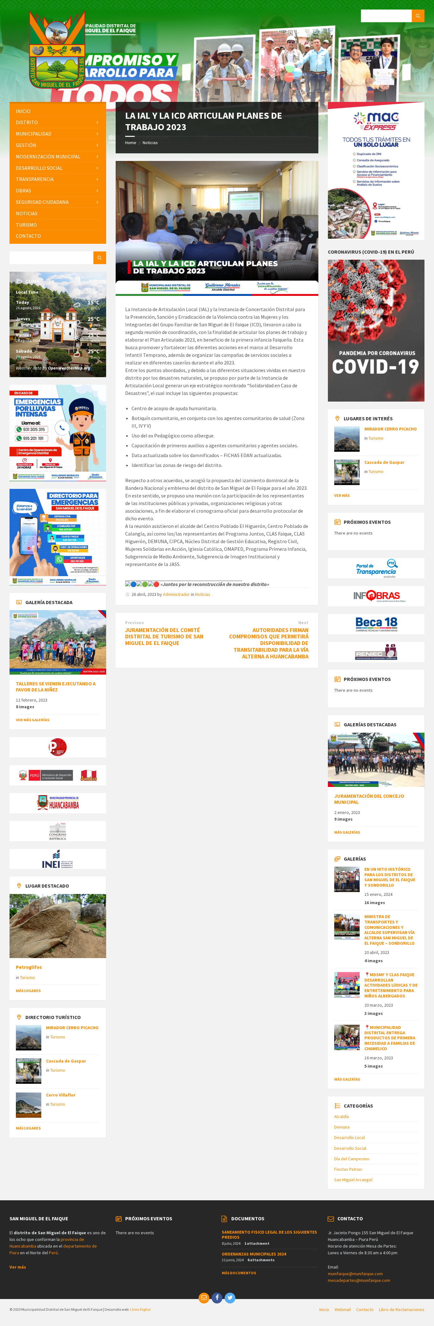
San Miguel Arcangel (353, 1180)
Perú (53, 1253)
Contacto (365, 1309)
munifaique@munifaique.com (355, 1273)
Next (303, 622)
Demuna (341, 1127)
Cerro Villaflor (61, 1095)
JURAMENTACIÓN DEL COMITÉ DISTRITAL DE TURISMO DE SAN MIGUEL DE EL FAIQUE (164, 636)
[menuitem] (58, 111)
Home (130, 142)
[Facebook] (217, 1298)
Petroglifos (29, 967)
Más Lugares (28, 990)
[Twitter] (230, 1298)
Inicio (324, 1309)
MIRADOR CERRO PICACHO (72, 1027)
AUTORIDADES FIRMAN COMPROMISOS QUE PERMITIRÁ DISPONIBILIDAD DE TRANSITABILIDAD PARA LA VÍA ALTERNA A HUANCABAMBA (269, 643)
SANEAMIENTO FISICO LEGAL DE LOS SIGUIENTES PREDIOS (269, 1234)
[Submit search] (418, 16)
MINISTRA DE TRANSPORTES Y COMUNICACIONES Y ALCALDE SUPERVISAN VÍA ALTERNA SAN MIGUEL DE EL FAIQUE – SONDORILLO (389, 930)
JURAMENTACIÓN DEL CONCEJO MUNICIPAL (369, 799)
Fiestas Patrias (348, 1169)
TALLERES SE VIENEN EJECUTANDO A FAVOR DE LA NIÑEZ (56, 687)
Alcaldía (341, 1116)
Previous (134, 622)
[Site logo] (57, 89)
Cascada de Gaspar (66, 1061)
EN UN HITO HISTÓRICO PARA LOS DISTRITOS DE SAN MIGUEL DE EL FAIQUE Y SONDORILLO (389, 877)
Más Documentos (239, 1272)
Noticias (150, 142)
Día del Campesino (351, 1159)
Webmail (343, 1309)
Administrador (176, 594)
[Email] (204, 1298)
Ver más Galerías (32, 719)
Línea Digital (140, 1309)
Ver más (341, 495)
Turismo (27, 977)
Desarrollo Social (350, 1148)
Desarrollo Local (349, 1137)
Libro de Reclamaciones (401, 1309)
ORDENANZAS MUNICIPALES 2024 (254, 1254)
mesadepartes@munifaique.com (359, 1280)
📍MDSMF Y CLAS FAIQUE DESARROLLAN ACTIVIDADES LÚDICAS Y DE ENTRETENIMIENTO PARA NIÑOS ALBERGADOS (390, 985)
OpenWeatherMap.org (69, 368)
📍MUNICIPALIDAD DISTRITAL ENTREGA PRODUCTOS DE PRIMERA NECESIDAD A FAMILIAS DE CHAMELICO (389, 1037)
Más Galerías (347, 832)
